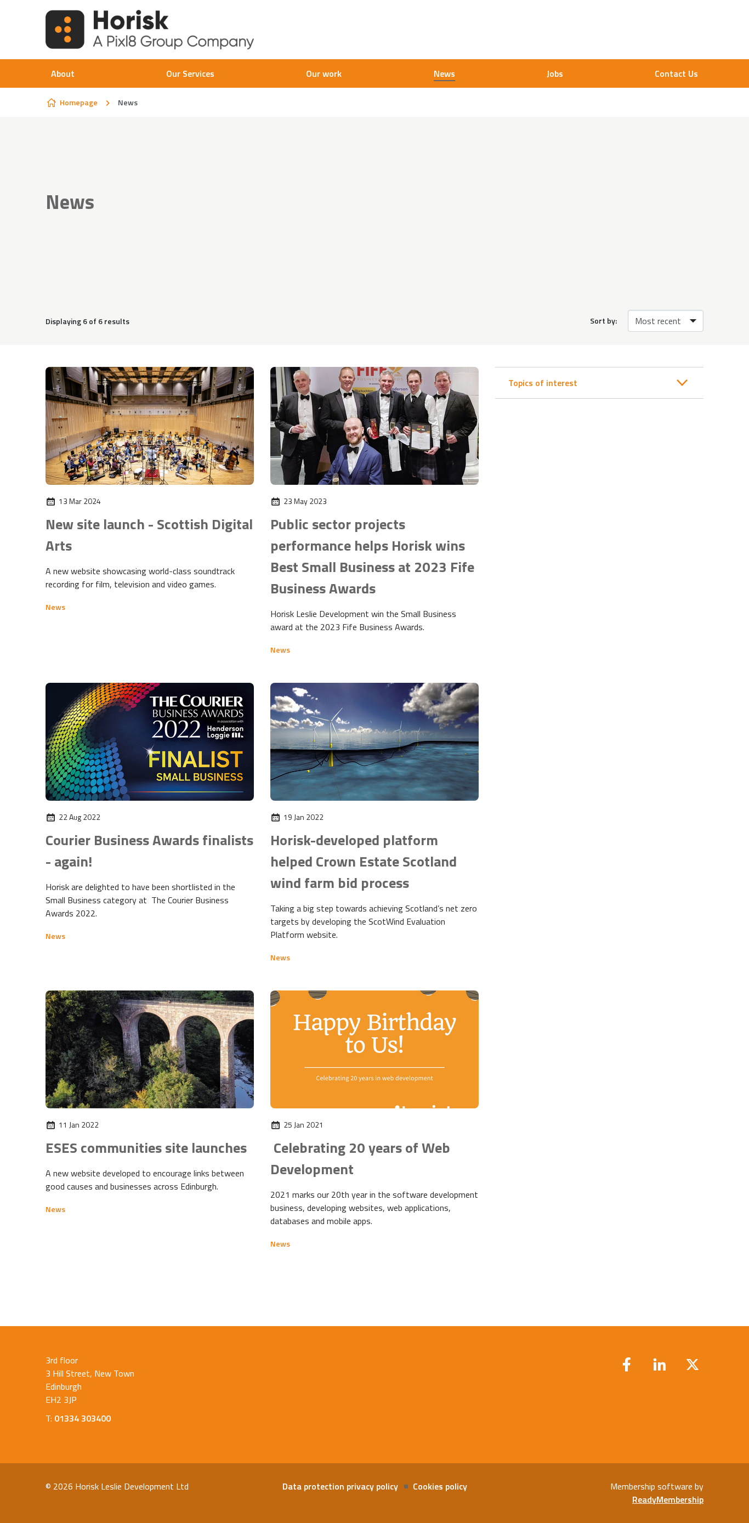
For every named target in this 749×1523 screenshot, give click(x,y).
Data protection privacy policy (340, 1486)
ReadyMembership (667, 1499)
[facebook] (627, 1364)
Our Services (190, 73)
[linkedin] (660, 1364)
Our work (324, 73)
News (444, 73)
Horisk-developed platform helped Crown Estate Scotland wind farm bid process (363, 861)
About (63, 73)
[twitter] (692, 1364)
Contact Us (676, 73)
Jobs (555, 73)
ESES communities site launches (146, 1147)
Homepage (79, 102)
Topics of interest (542, 382)
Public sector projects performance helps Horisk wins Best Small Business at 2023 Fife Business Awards (372, 556)
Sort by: (603, 320)
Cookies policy (440, 1486)
